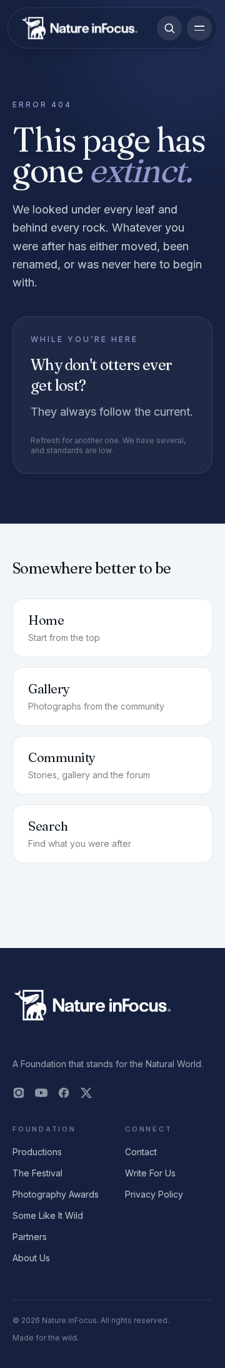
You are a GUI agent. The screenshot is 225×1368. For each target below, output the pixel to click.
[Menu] (199, 28)
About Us (31, 1258)
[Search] (169, 28)
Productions (37, 1151)
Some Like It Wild (47, 1215)
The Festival (37, 1173)
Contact (141, 1151)
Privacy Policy (154, 1194)
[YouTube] (41, 1093)
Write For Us (150, 1173)
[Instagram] (18, 1093)
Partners (29, 1236)
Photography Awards (55, 1194)
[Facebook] (64, 1093)
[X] (86, 1093)
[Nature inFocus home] (80, 28)
